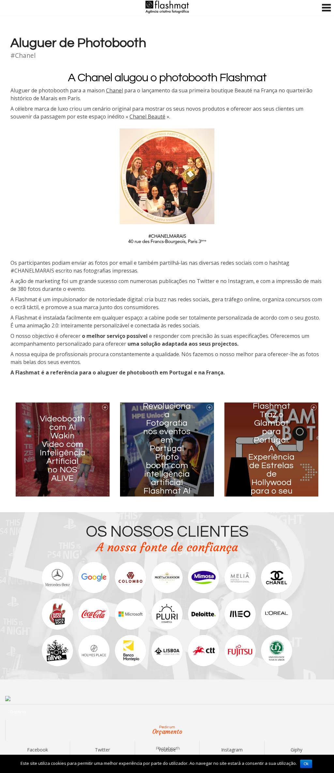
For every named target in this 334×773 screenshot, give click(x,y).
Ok (306, 764)
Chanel (114, 90)
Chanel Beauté (147, 116)
